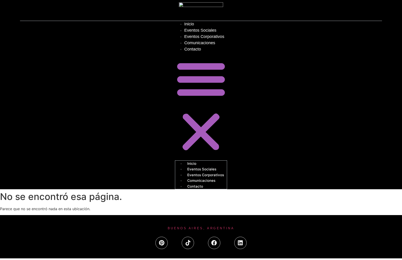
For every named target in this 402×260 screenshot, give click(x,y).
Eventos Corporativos (204, 36)
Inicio (189, 24)
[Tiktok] (188, 243)
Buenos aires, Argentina (201, 228)
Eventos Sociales (200, 30)
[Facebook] (214, 243)
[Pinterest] (161, 243)
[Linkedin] (240, 243)
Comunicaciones (199, 43)
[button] (201, 105)
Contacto (192, 49)
